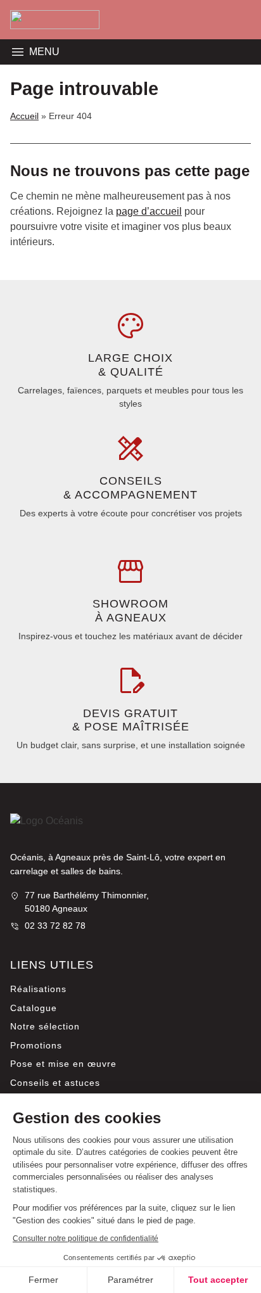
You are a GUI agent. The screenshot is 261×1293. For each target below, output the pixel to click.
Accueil (24, 116)
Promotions (36, 1045)
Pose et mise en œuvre (63, 1064)
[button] (17, 52)
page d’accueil (149, 211)
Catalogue (33, 1008)
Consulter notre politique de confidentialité (85, 1238)
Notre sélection (45, 1026)
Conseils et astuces (55, 1083)
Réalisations (38, 989)
